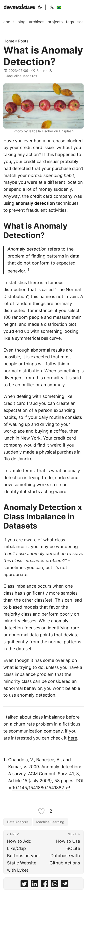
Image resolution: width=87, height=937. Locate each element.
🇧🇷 (59, 7)
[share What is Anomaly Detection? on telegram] (64, 884)
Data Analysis (17, 822)
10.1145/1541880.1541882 (38, 787)
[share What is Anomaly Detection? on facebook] (44, 884)
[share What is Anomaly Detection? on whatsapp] (54, 884)
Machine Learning (50, 822)
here (72, 737)
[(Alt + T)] (40, 7)
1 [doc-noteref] (28, 269)
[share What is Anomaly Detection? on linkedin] (34, 884)
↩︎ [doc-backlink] (67, 787)
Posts (23, 41)
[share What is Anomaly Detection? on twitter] (24, 884)
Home (8, 41)
